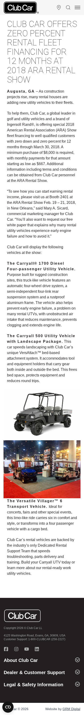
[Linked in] (37, 649)
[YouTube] (26, 649)
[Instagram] (16, 649)
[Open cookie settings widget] (8, 707)
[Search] (68, 7)
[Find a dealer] (59, 7)
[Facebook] (6, 649)
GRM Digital (71, 709)
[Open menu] (77, 7)
